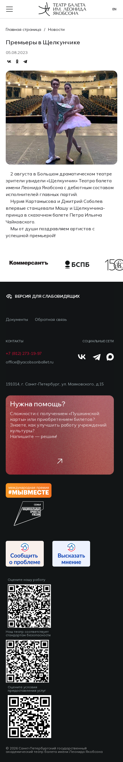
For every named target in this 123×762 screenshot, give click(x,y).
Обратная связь (51, 319)
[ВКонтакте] (9, 61)
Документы (17, 319)
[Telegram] (25, 61)
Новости (56, 29)
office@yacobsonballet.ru (29, 362)
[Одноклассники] (17, 61)
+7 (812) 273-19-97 (24, 353)
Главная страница (23, 29)
